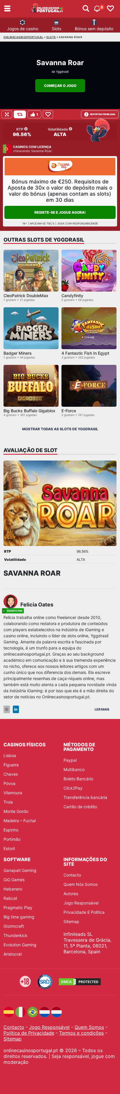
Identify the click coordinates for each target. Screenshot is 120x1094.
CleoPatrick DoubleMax (25, 295)
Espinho (10, 829)
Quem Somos (89, 1027)
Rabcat (10, 898)
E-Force (68, 410)
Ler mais (102, 709)
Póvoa (9, 783)
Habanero (12, 888)
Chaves (10, 774)
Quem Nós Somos (80, 884)
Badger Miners (17, 353)
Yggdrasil (62, 71)
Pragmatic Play (17, 907)
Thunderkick (15, 935)
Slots (56, 28)
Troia (8, 801)
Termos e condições (81, 1033)
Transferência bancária (85, 797)
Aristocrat (12, 954)
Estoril (9, 848)
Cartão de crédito (80, 806)
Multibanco (73, 769)
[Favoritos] (110, 9)
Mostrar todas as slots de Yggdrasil (60, 429)
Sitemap (71, 921)
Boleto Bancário (78, 778)
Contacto (72, 874)
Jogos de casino (22, 28)
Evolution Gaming (19, 944)
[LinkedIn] (16, 709)
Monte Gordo (15, 811)
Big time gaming (18, 916)
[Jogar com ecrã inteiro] (6, 114)
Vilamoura (12, 792)
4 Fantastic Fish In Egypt (85, 353)
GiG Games (13, 879)
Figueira (11, 764)
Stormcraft (13, 926)
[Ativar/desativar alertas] (86, 9)
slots (51, 37)
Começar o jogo (60, 85)
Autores (70, 893)
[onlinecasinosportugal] (47, 9)
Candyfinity (72, 295)
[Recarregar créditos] (20, 114)
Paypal (70, 760)
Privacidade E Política (84, 912)
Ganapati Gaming (19, 870)
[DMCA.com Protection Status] (80, 982)
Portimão (11, 839)
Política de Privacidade (28, 1033)
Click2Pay (72, 788)
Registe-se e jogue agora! (60, 212)
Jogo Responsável (80, 902)
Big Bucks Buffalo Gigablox (29, 410)
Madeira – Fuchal (19, 820)
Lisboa (9, 755)
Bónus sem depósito (94, 28)
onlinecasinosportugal (23, 37)
